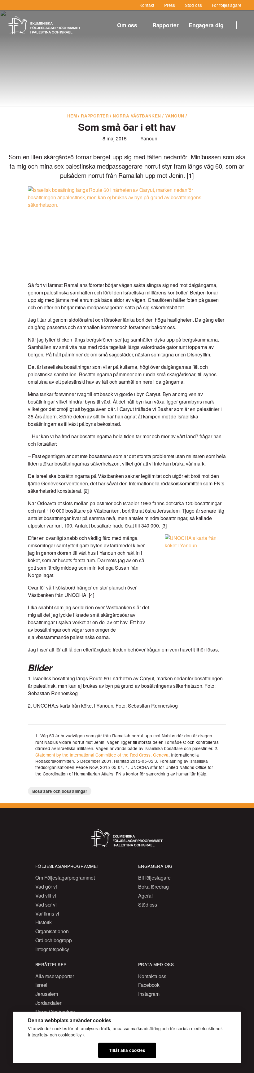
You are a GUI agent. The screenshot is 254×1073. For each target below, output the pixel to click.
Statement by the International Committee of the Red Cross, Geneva (102, 755)
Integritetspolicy (52, 949)
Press (169, 5)
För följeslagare (227, 5)
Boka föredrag (153, 886)
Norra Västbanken (137, 116)
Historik (43, 922)
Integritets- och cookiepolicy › (56, 1034)
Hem (72, 116)
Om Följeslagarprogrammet (65, 877)
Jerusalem (46, 993)
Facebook (149, 984)
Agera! (145, 895)
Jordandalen (49, 1002)
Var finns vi (47, 913)
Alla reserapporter (54, 976)
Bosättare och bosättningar (59, 791)
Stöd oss (193, 5)
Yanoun (174, 116)
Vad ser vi (46, 904)
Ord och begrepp (53, 940)
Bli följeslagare (154, 877)
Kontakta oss (152, 976)
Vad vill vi (45, 895)
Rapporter (165, 25)
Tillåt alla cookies (127, 1050)
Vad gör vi (46, 886)
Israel (41, 984)
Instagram (149, 993)
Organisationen (52, 931)
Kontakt (146, 5)
